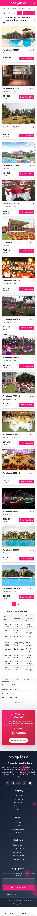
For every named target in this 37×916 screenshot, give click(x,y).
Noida (26, 679)
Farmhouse (18, 822)
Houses (18, 832)
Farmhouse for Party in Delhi (11, 689)
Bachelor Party (18, 855)
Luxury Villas (18, 825)
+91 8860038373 (10, 894)
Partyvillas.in (14, 900)
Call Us (10, 913)
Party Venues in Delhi (8, 685)
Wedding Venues (18, 845)
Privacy (15, 904)
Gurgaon (16, 679)
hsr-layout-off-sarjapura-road (21, 8)
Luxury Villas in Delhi (8, 693)
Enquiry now (18, 806)
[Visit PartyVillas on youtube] (30, 783)
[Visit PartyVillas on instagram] (13, 783)
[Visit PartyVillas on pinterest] (24, 783)
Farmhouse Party (18, 859)
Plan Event (29, 913)
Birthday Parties (18, 852)
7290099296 (21, 733)
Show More (18, 702)
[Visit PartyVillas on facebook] (7, 783)
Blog (18, 809)
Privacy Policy (18, 802)
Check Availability (26, 58)
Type (4, 13)
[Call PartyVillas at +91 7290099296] (34, 3)
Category (12, 13)
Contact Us (18, 795)
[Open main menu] (3, 3)
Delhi (6, 679)
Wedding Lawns (18, 829)
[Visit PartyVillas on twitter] (18, 783)
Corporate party (18, 848)
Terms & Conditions (18, 799)
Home (3, 8)
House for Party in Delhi (9, 697)
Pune (8, 8)
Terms (22, 904)
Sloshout (14, 772)
